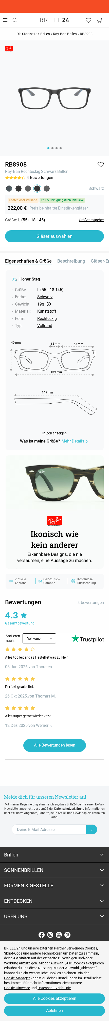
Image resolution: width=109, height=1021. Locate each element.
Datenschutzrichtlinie (54, 988)
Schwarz (49, 171)
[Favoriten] (88, 20)
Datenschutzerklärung (69, 808)
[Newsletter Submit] (91, 829)
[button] (100, 164)
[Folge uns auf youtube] (59, 935)
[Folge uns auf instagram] (50, 935)
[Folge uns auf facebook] (42, 935)
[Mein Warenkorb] (99, 20)
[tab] (54, 855)
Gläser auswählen (54, 236)
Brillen (62, 171)
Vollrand (44, 325)
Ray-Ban (12, 171)
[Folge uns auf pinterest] (67, 935)
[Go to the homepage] (54, 19)
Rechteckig (30, 171)
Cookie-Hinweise (17, 988)
